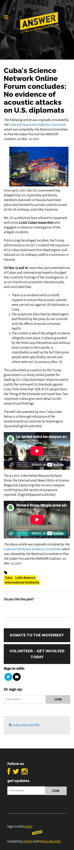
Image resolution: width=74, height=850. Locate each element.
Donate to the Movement (37, 635)
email (28, 826)
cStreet (28, 841)
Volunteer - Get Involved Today (37, 654)
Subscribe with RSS (26, 725)
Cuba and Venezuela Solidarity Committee (37, 125)
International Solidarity (22, 582)
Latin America (25, 577)
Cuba (8, 577)
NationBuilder (50, 841)
